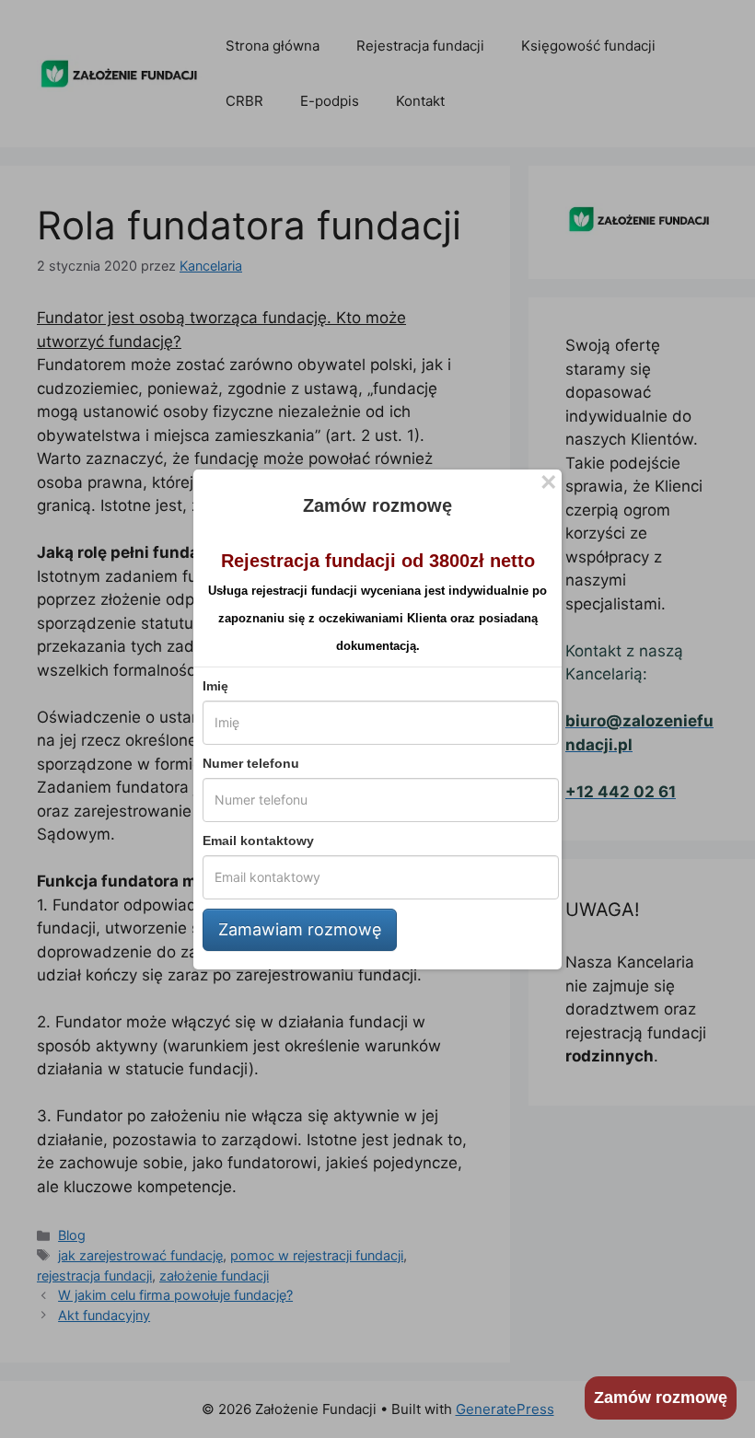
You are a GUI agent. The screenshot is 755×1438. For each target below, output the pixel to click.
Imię (215, 685)
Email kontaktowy (258, 840)
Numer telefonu (251, 763)
